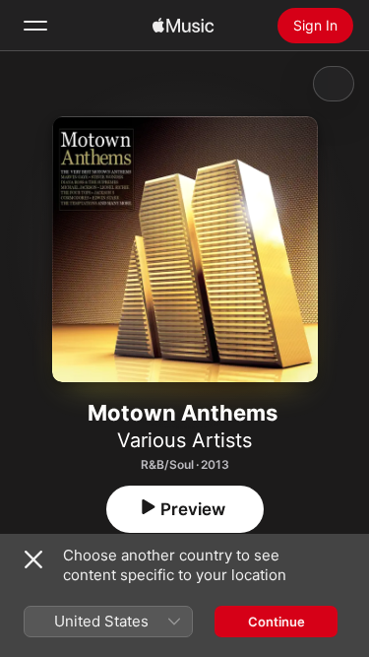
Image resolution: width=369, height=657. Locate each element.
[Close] (33, 559)
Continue (276, 621)
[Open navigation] (35, 25)
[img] (183, 25)
